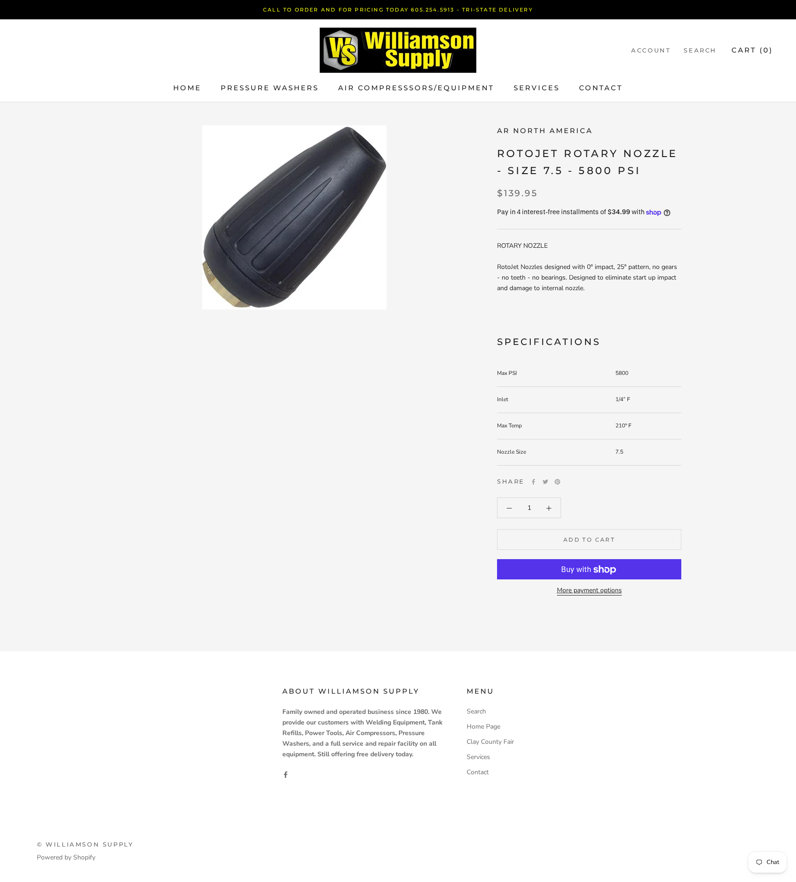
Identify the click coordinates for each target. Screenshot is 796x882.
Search (700, 50)
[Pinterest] (557, 482)
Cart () (752, 50)
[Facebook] (533, 482)
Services (537, 87)
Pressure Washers (270, 87)
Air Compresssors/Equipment (416, 87)
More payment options (589, 590)
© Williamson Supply (85, 844)
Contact (601, 87)
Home (187, 87)
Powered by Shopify (66, 857)
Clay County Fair (490, 741)
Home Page (483, 726)
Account (651, 50)
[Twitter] (545, 482)
